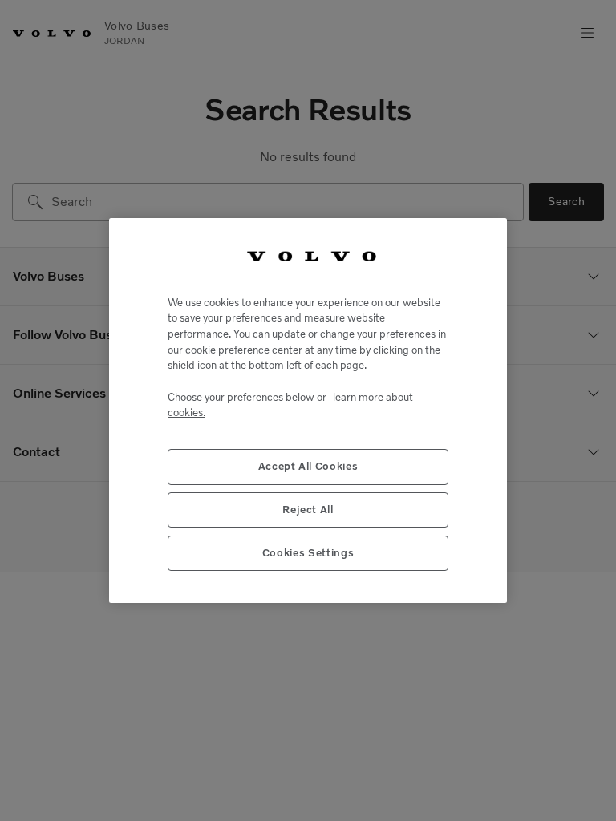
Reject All (308, 510)
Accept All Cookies (308, 466)
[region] (308, 410)
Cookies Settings (308, 553)
